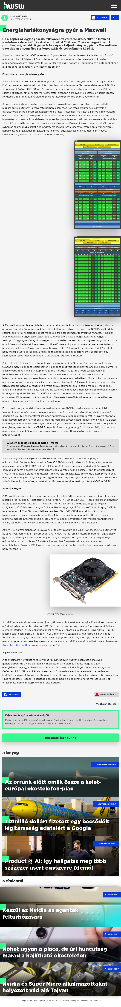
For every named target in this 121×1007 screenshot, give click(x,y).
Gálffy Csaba (22, 16)
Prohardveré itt (40, 645)
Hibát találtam (108, 694)
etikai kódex (52, 1000)
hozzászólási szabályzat (69, 1000)
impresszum (27, 1000)
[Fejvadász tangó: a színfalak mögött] (60, 719)
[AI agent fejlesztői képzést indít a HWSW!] (60, 449)
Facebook (102, 18)
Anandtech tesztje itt (14, 645)
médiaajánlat (39, 1000)
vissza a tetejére (106, 704)
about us (97, 1000)
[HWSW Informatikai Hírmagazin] (14, 5)
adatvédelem (86, 1000)
